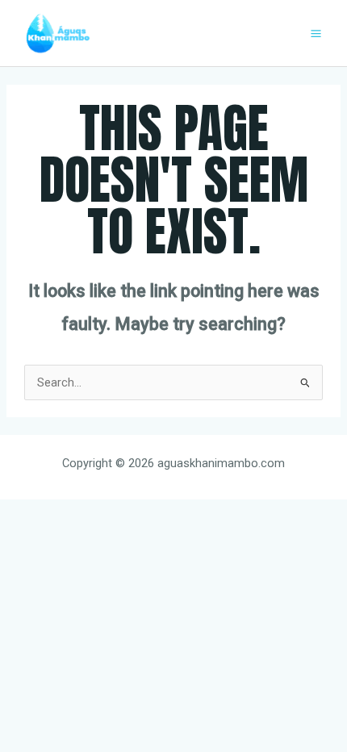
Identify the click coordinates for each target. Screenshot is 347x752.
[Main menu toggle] (316, 33)
